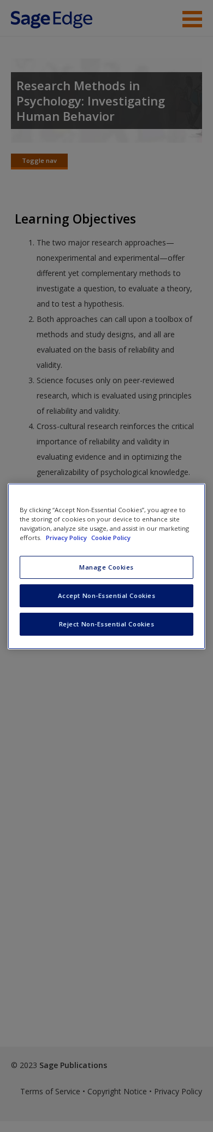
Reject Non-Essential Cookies (107, 624)
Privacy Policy (67, 537)
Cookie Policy (111, 537)
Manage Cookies (106, 567)
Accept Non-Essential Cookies (107, 595)
